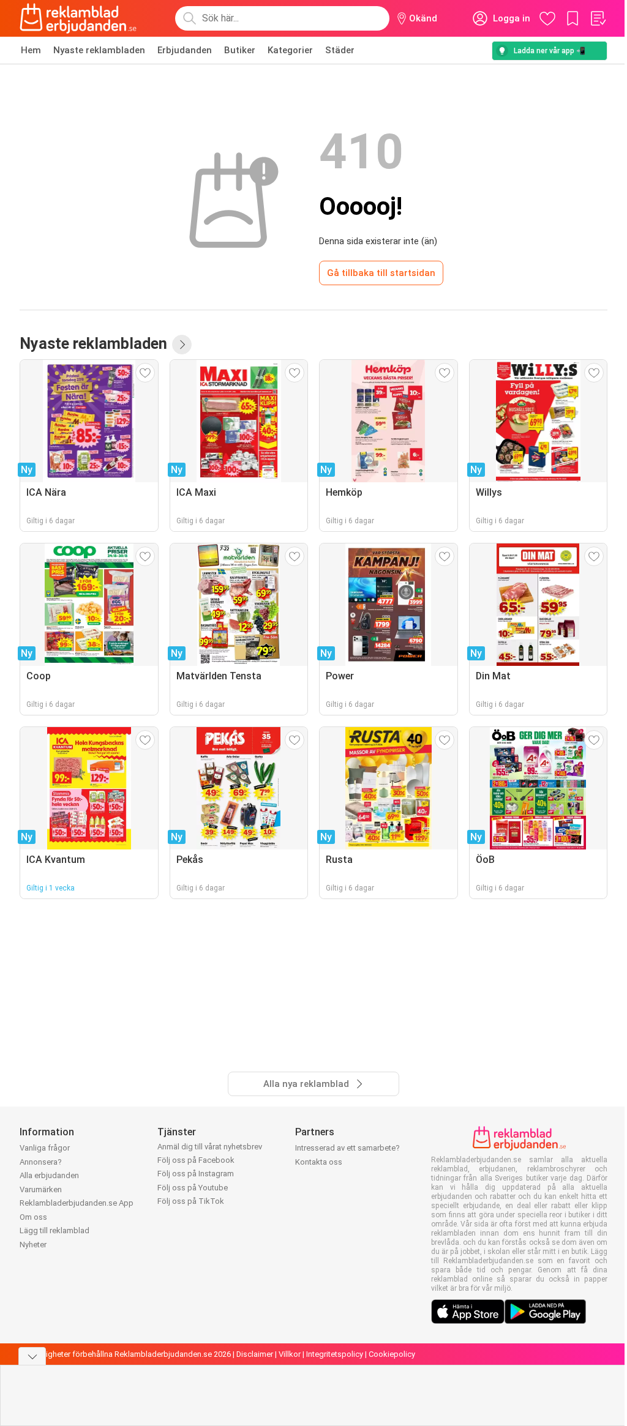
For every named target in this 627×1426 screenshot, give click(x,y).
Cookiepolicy (392, 1354)
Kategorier (290, 50)
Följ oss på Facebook (196, 1160)
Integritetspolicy (334, 1354)
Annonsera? (41, 1162)
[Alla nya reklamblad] (182, 344)
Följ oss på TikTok (190, 1201)
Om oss (33, 1217)
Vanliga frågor (45, 1147)
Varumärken (41, 1189)
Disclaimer (254, 1354)
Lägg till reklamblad (54, 1230)
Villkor (290, 1354)
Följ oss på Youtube (192, 1187)
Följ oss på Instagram (195, 1173)
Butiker (239, 50)
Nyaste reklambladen (99, 50)
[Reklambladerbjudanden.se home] (78, 18)
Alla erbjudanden (49, 1175)
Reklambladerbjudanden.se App (76, 1203)
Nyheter (33, 1244)
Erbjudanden (184, 50)
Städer (340, 50)
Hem (31, 50)
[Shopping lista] (597, 18)
